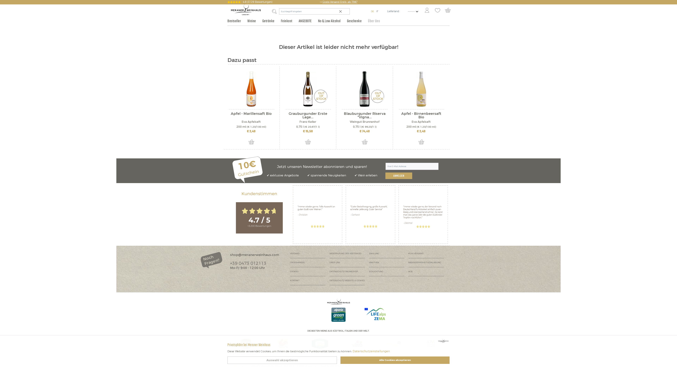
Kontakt (295, 280)
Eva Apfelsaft (251, 122)
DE (372, 11)
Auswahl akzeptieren (282, 360)
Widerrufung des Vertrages (345, 253)
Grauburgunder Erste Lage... (308, 115)
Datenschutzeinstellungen (371, 351)
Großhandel (297, 262)
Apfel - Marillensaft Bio (251, 114)
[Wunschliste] (437, 10)
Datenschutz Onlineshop (344, 271)
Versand (295, 253)
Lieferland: (393, 11)
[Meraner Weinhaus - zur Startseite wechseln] (245, 9)
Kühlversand (415, 253)
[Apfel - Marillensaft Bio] (251, 89)
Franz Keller (308, 122)
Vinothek (374, 262)
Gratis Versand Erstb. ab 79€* (340, 2)
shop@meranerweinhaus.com (254, 255)
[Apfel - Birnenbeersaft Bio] (421, 89)
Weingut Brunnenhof (364, 122)
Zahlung (374, 253)
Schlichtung (376, 271)
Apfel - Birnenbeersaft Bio (421, 115)
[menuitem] (426, 10)
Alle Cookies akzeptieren (395, 360)
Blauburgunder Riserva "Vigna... (365, 115)
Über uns (335, 262)
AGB (410, 271)
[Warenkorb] (449, 10)
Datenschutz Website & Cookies (347, 280)
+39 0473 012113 (248, 263)
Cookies (294, 271)
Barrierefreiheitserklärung (424, 262)
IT (377, 11)
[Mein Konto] (427, 10)
